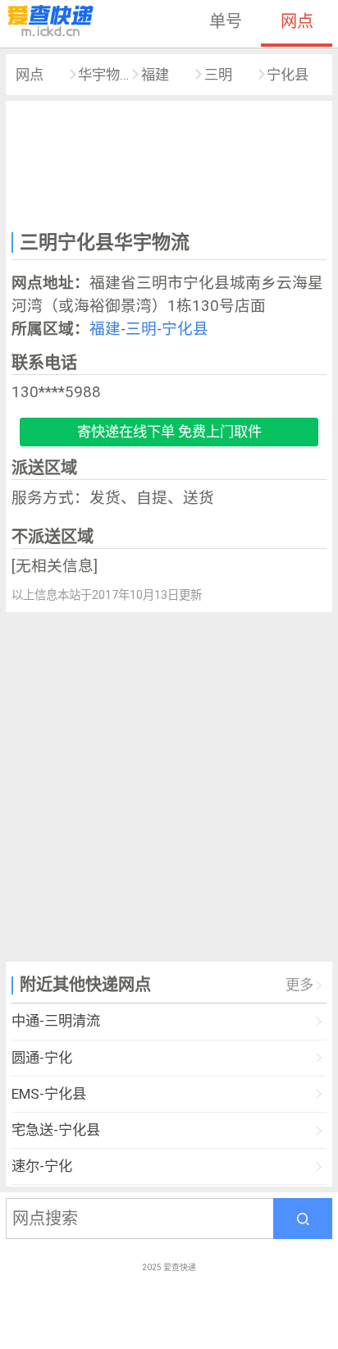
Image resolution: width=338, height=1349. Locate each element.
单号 (225, 21)
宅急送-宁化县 (55, 1130)
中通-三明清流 (55, 1021)
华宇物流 (104, 74)
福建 (155, 74)
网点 (297, 21)
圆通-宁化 (41, 1057)
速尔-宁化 (41, 1166)
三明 (218, 74)
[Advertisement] (169, 163)
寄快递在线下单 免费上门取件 (169, 431)
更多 (299, 984)
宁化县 (287, 74)
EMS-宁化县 (48, 1094)
